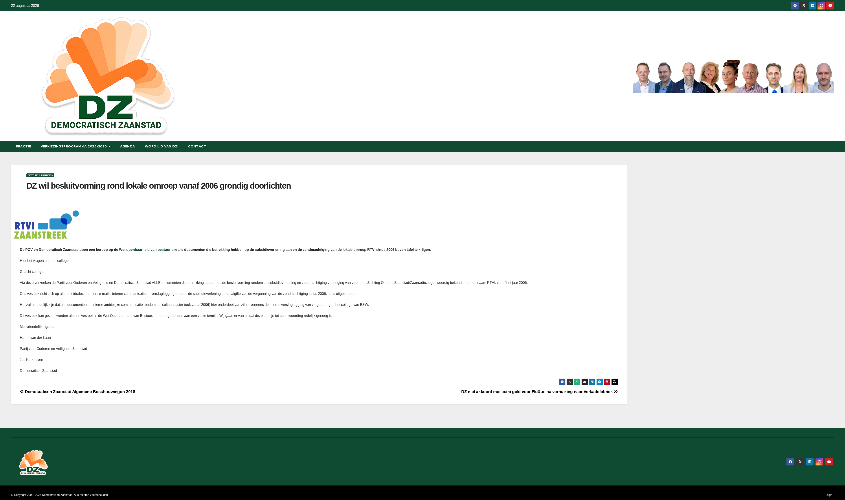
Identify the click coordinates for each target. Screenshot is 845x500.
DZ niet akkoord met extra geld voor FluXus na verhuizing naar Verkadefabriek (537, 391)
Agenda (127, 146)
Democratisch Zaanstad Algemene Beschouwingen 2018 (79, 391)
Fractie (23, 146)
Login (828, 494)
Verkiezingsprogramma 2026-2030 (74, 146)
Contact (197, 146)
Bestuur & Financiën (40, 175)
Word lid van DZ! (161, 146)
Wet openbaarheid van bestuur (145, 250)
